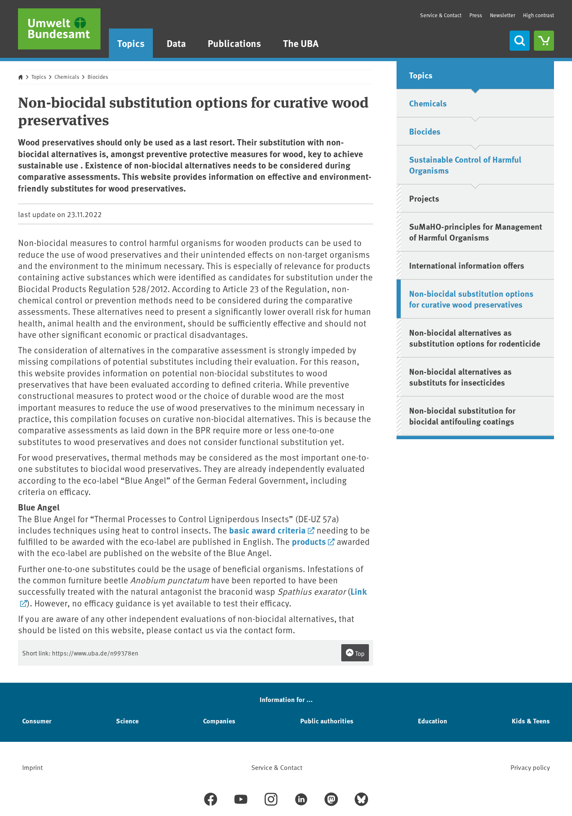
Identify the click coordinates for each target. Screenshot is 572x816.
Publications (234, 43)
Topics (130, 43)
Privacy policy (530, 767)
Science (127, 720)
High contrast (538, 15)
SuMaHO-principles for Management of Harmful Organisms (475, 231)
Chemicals (66, 76)
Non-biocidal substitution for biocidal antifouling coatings (462, 415)
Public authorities (326, 720)
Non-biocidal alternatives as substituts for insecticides (460, 376)
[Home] (59, 28)
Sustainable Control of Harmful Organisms (465, 164)
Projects (424, 198)
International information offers (466, 265)
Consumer (37, 720)
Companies (219, 720)
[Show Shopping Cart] (544, 41)
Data (176, 43)
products (309, 541)
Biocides (98, 76)
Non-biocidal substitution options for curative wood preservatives (471, 298)
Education (432, 720)
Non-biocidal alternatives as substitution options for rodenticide (474, 337)
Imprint (32, 767)
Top (359, 653)
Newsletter (502, 15)
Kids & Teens (531, 720)
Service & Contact (440, 15)
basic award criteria (267, 529)
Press (475, 15)
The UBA (301, 43)
